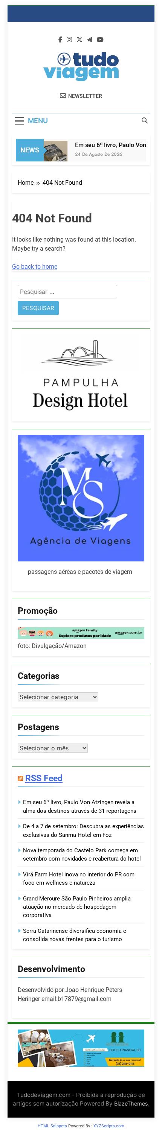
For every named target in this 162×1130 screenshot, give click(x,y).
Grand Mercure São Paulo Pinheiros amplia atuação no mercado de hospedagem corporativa (77, 907)
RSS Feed (44, 778)
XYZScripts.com (108, 1126)
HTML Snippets (52, 1126)
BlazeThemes (131, 1103)
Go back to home (34, 266)
